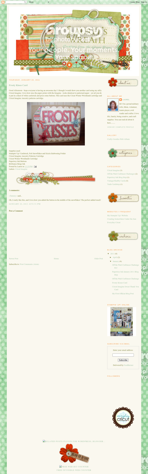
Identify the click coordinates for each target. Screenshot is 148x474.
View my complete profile (120, 127)
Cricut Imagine (21, 169)
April (115, 257)
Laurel (126, 99)
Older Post (98, 258)
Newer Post (13, 258)
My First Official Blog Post (123, 293)
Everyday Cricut (113, 222)
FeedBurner (128, 365)
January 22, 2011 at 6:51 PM (25, 204)
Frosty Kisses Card (18, 85)
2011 (112, 253)
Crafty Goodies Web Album (118, 139)
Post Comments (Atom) (29, 264)
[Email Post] (35, 166)
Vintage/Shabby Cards (116, 180)
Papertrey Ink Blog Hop (116, 177)
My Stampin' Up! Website (117, 215)
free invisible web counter (74, 470)
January (116, 261)
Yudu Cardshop (113, 184)
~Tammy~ (13, 195)
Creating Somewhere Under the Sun (121, 219)
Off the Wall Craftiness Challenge (125, 278)
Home (56, 258)
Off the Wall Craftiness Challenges (121, 174)
